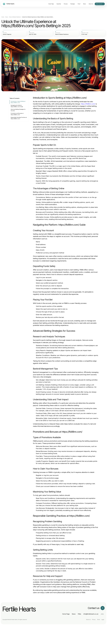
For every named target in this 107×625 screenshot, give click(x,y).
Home (2, 17)
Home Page (66, 614)
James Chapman (7, 34)
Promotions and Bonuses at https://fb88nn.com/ (17, 114)
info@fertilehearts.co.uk (90, 614)
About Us (88, 619)
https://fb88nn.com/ (88, 104)
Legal (102, 619)
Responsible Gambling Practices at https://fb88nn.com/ (19, 118)
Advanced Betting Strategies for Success (18, 110)
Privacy (94, 619)
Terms (98, 619)
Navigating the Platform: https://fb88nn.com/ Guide (17, 106)
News (6, 17)
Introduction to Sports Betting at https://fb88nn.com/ (18, 102)
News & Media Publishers (15, 17)
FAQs (79, 614)
